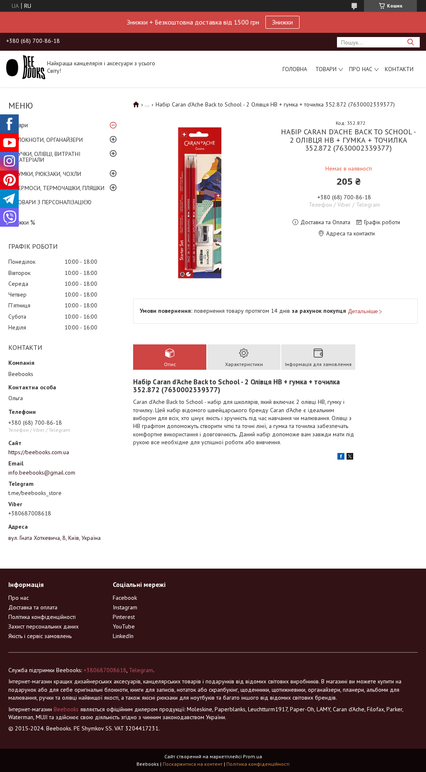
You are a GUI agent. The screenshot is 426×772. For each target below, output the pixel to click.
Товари (326, 69)
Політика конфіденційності (42, 617)
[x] (350, 457)
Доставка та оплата (32, 607)
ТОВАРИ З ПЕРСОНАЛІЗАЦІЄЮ (53, 202)
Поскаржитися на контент (193, 764)
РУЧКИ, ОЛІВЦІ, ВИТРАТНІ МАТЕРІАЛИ (47, 156)
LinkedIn (123, 636)
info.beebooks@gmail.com (41, 472)
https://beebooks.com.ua (38, 452)
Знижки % (21, 222)
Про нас (360, 69)
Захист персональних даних (43, 626)
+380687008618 (105, 670)
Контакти (399, 69)
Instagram (125, 607)
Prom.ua (252, 756)
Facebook (125, 597)
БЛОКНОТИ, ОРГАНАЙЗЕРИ (49, 140)
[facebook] (340, 457)
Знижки (282, 22)
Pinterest (124, 617)
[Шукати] (410, 42)
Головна (294, 69)
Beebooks (66, 709)
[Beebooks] (25, 66)
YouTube (124, 626)
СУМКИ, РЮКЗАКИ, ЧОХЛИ (48, 174)
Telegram (141, 670)
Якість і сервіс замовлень (40, 636)
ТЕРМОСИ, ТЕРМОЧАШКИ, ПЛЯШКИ (59, 188)
